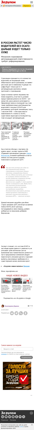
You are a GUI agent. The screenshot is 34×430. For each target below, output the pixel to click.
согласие (4, 354)
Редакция (4, 420)
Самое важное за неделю (11, 345)
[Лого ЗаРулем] (8, 2)
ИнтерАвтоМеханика (13, 6)
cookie (21, 426)
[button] (32, 425)
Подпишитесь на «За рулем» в (17, 298)
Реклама (13, 420)
